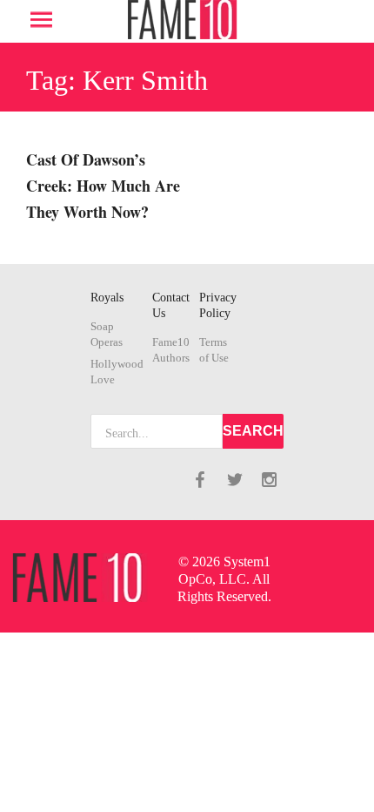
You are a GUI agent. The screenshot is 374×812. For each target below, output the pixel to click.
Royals (107, 297)
